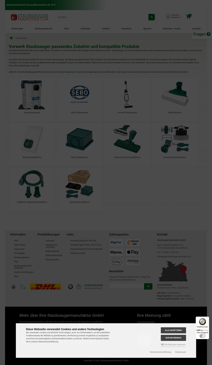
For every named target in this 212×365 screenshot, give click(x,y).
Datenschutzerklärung (160, 352)
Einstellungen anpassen (174, 344)
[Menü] (207, 318)
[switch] (202, 336)
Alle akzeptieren (173, 330)
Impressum (180, 352)
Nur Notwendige (173, 338)
